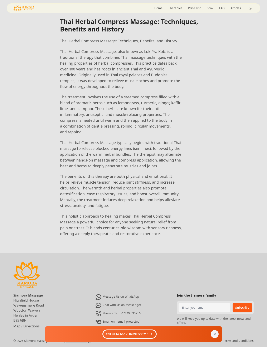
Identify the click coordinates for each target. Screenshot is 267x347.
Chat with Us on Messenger (122, 305)
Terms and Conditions (238, 341)
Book (210, 8)
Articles (235, 8)
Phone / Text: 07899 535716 (122, 313)
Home (158, 8)
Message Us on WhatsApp (121, 296)
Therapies (175, 8)
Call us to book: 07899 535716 (127, 334)
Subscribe (242, 307)
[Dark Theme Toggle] (250, 8)
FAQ (222, 8)
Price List (194, 8)
